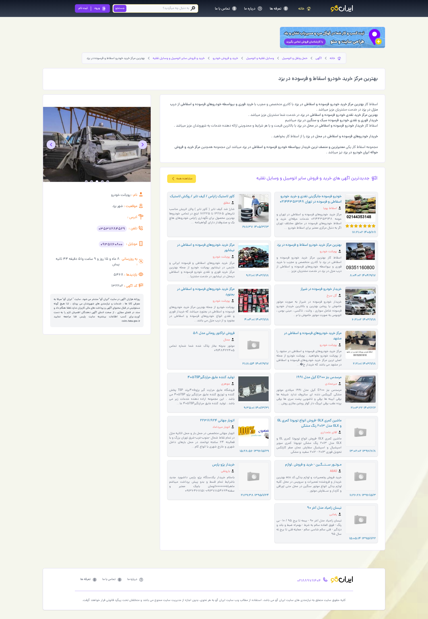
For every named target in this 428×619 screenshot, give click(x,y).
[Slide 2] (102, 181)
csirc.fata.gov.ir (131, 321)
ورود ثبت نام (89, 8)
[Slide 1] (107, 181)
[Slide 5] (86, 181)
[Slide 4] (91, 181)
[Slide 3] (97, 181)
